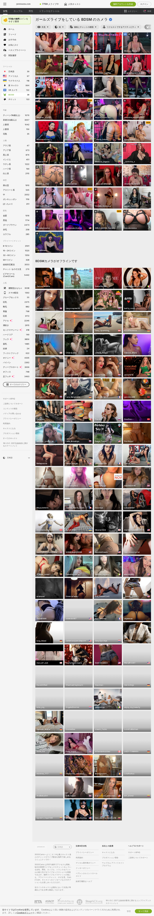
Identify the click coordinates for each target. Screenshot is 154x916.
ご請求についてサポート (13, 403)
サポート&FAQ (9, 399)
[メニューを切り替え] (5, 4)
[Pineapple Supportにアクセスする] (80, 902)
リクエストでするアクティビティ (121, 27)
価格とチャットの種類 (84, 27)
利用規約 (6, 423)
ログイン (144, 4)
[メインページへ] (23, 4)
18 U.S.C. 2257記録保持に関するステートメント (15, 444)
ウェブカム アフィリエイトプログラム (113, 864)
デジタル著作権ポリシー (86, 863)
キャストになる (9, 428)
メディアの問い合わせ (12, 413)
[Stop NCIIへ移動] (94, 902)
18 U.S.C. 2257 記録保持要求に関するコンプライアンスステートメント (128, 901)
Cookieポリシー (25, 912)
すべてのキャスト (10, 438)
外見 (44, 27)
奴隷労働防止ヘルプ (84, 881)
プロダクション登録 (11, 433)
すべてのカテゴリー (18, 384)
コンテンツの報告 (10, 408)
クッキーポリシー (83, 868)
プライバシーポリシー (12, 418)
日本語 (60, 847)
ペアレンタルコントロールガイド (86, 874)
